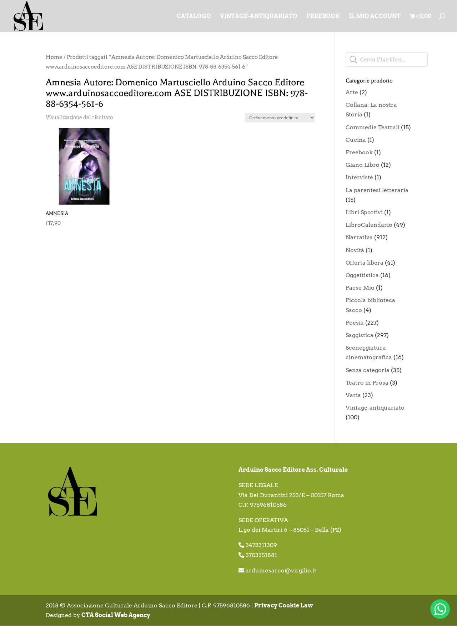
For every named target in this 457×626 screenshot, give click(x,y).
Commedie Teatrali (373, 127)
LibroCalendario (369, 224)
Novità (355, 250)
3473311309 (261, 545)
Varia (353, 395)
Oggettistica (362, 275)
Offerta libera (364, 262)
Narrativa (359, 237)
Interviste (359, 177)
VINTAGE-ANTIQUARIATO (258, 17)
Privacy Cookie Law (283, 605)
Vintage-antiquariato (375, 407)
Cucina (356, 139)
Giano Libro (363, 164)
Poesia (355, 322)
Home (54, 57)
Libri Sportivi (364, 212)
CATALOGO (194, 17)
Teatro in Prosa (367, 382)
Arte (352, 92)
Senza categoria (368, 370)
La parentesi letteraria (377, 190)
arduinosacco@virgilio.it (281, 570)
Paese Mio (360, 287)
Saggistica (359, 335)
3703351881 (261, 555)
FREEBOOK (323, 17)
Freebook (359, 152)
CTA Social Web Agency (115, 615)
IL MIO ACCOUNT (375, 17)
